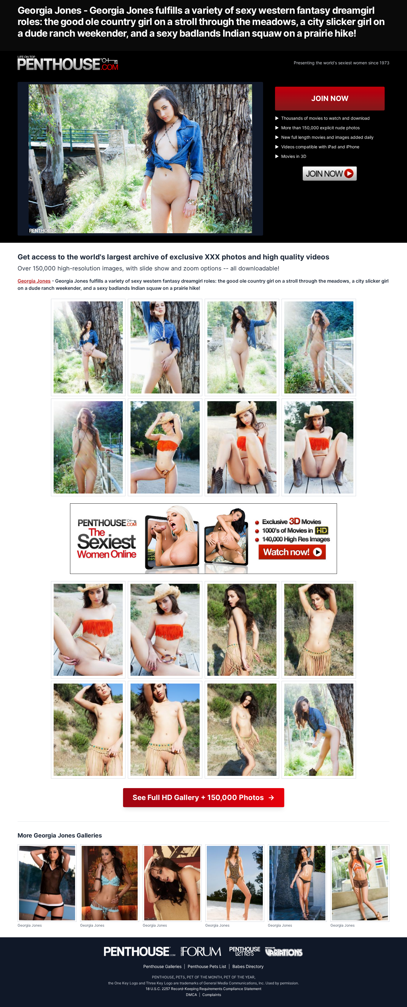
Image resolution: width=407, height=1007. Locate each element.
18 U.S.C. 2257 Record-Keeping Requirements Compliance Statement (203, 988)
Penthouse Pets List (207, 966)
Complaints (211, 994)
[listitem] (88, 347)
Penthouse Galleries (162, 966)
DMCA (191, 994)
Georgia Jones (34, 281)
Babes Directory (248, 966)
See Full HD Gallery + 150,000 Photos (204, 797)
